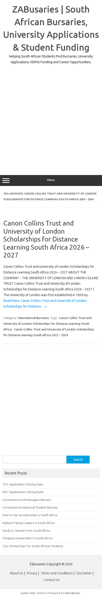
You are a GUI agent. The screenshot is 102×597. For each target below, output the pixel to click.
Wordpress (72, 593)
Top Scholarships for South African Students (32, 546)
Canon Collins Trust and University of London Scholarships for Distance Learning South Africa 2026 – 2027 (46, 239)
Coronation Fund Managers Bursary (26, 499)
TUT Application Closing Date (22, 484)
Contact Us (52, 580)
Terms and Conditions (57, 573)
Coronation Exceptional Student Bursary (30, 507)
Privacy (32, 573)
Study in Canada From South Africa (26, 530)
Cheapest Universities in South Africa (27, 538)
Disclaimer (84, 573)
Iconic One (28, 593)
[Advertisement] (51, 116)
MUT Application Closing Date (22, 492)
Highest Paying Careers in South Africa (28, 523)
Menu (51, 180)
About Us (16, 573)
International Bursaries (33, 317)
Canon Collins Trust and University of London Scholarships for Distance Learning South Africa (47, 323)
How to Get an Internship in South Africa (29, 515)
